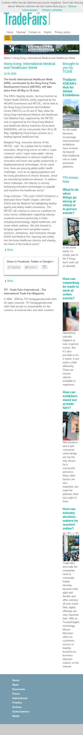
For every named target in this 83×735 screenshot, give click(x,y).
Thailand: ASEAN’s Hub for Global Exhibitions (71, 87)
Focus (16, 693)
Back (10, 249)
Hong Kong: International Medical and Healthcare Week (44, 58)
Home (10, 32)
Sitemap (20, 32)
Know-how (18, 689)
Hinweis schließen (52, 10)
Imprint (48, 32)
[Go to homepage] (27, 19)
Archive (16, 707)
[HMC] (41, 49)
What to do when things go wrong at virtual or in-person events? (71, 201)
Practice (17, 702)
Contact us (35, 32)
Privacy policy (62, 32)
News (15, 684)
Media (15, 716)
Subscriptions (20, 711)
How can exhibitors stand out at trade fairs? (70, 400)
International (19, 698)
